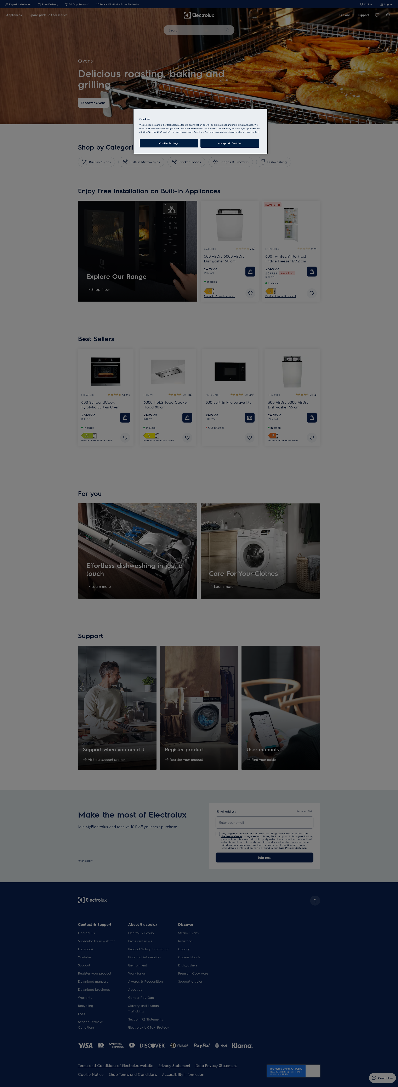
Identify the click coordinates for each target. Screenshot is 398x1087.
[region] (200, 131)
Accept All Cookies (229, 143)
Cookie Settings (168, 143)
